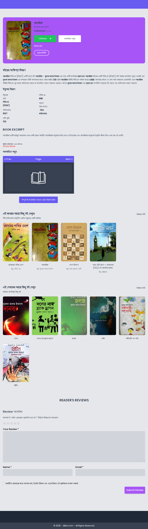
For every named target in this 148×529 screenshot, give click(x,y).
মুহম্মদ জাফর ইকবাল (43, 27)
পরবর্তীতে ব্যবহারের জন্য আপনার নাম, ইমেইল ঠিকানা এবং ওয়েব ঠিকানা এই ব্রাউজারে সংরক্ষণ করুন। (41, 483)
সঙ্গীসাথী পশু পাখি (132, 338)
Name (7, 467)
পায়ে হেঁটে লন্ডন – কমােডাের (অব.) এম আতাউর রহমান (103, 268)
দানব (16, 338)
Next (68, 159)
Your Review (11, 429)
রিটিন (16, 385)
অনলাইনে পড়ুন (69, 38)
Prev (8, 159)
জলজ (74, 338)
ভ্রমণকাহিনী (41, 52)
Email (79, 467)
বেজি (103, 338)
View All (140, 214)
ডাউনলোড (43, 38)
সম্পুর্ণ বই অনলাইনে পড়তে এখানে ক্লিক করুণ (38, 199)
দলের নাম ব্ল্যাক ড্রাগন (45, 338)
